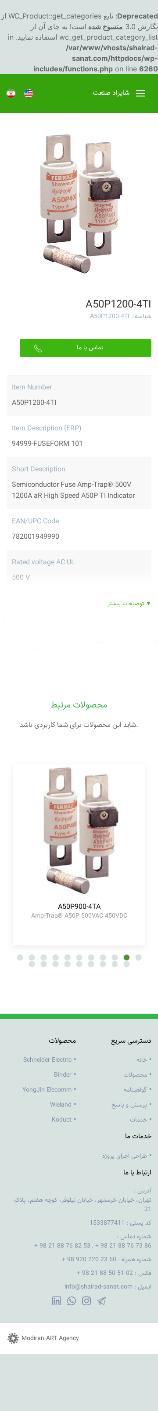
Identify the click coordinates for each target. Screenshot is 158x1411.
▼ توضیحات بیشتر (129, 604)
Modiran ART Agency (50, 1339)
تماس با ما (90, 348)
